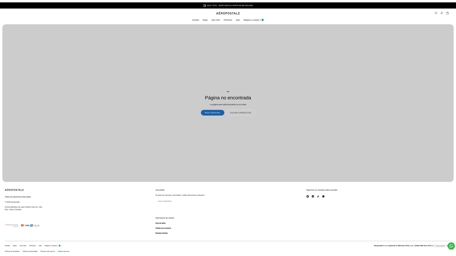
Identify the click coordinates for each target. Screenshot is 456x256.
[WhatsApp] (323, 196)
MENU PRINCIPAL (212, 113)
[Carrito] (447, 13)
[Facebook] (313, 196)
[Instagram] (307, 196)
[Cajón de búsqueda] (436, 13)
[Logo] (228, 13)
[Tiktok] (318, 196)
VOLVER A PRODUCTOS (240, 113)
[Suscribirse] (297, 201)
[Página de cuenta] (442, 13)
